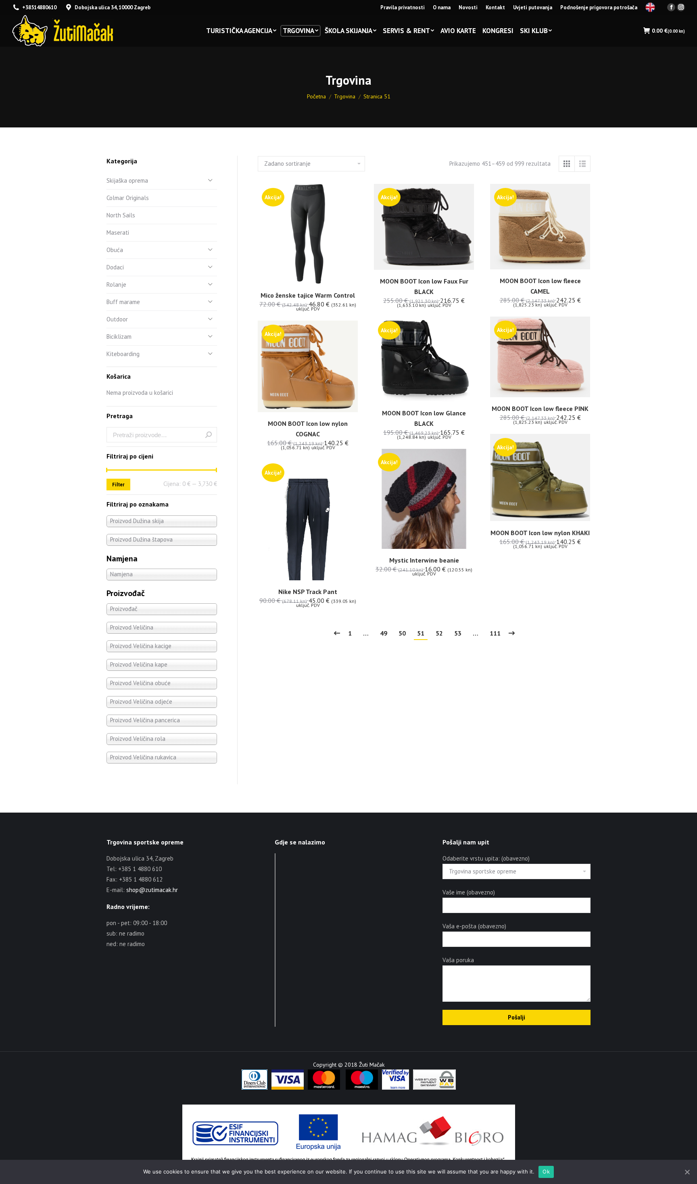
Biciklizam (118, 336)
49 (383, 633)
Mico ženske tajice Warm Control (308, 295)
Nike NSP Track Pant (307, 592)
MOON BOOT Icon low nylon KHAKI (540, 533)
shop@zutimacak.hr (152, 890)
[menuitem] (402, 7)
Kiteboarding (123, 354)
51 (420, 633)
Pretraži (209, 434)
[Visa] (287, 1087)
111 (495, 633)
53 (457, 633)
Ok (546, 1171)
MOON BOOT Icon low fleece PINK (540, 408)
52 (439, 633)
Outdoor (117, 319)
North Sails (120, 215)
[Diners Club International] (254, 1087)
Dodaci (115, 267)
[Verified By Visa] (395, 1087)
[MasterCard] (324, 1087)
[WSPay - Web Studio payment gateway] (434, 1087)
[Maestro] (362, 1087)
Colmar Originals (127, 198)
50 (402, 633)
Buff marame (123, 302)
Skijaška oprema (127, 180)
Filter (118, 485)
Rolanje (116, 284)
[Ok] (687, 1172)
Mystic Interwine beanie (424, 560)
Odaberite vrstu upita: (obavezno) (486, 858)
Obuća (114, 250)
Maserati (117, 232)
